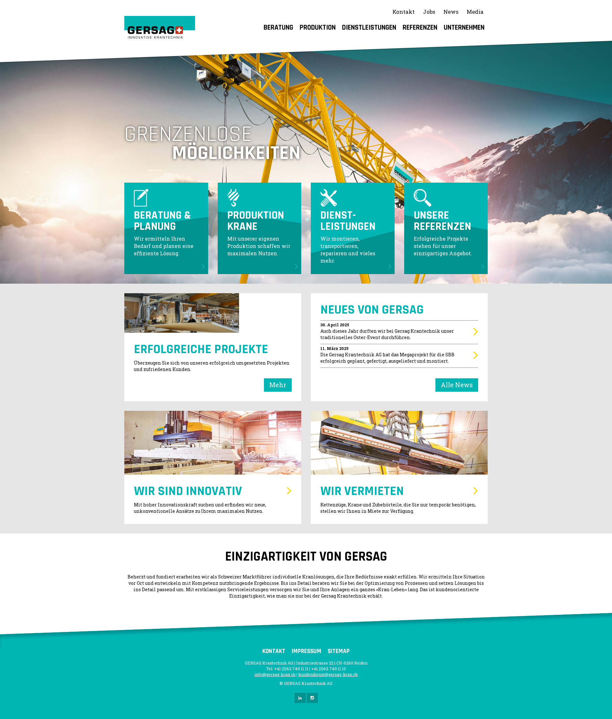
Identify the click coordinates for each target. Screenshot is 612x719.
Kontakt (403, 11)
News (450, 11)
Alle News (457, 385)
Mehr (277, 385)
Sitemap (339, 651)
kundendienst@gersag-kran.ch (328, 674)
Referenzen (420, 27)
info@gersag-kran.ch (274, 674)
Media (475, 11)
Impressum (306, 651)
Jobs (429, 11)
